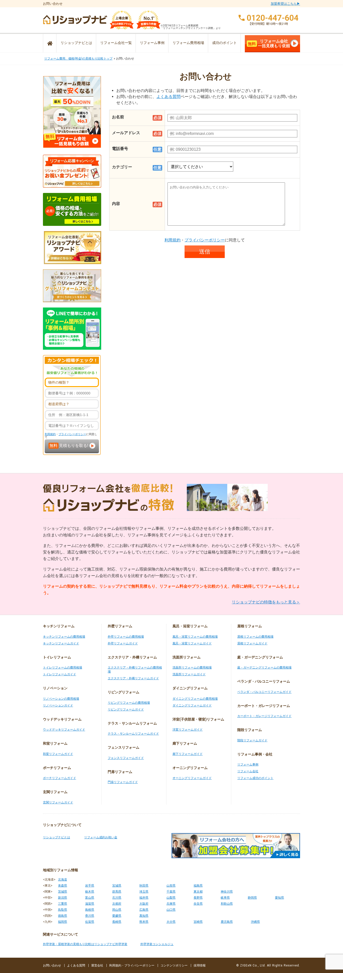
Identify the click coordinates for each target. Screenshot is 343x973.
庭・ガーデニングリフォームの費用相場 (264, 667)
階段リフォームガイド (252, 740)
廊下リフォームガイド (188, 754)
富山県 (89, 897)
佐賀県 (89, 922)
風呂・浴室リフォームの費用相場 (195, 636)
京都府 (116, 903)
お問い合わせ (52, 965)
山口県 (171, 909)
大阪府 (143, 903)
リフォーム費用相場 (188, 43)
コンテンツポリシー (174, 965)
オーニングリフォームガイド (192, 778)
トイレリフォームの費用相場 (62, 667)
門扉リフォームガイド (123, 782)
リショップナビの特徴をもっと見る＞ (266, 602)
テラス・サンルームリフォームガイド (133, 733)
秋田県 (143, 885)
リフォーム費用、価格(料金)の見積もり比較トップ (78, 58)
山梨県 (171, 897)
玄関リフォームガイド (58, 802)
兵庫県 (171, 903)
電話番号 (120, 148)
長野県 (198, 897)
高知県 (143, 915)
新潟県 (62, 897)
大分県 (171, 922)
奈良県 (198, 903)
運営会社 (97, 965)
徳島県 (62, 915)
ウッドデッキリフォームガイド (64, 729)
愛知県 (279, 897)
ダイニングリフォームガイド (192, 705)
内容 (116, 203)
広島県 (143, 909)
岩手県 (89, 885)
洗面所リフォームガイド (189, 674)
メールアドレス (126, 132)
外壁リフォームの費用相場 (126, 636)
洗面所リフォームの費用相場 (192, 667)
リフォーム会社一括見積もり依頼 (269, 43)
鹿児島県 (227, 922)
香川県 (89, 915)
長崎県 (116, 922)
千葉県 (171, 891)
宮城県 (116, 885)
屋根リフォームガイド (252, 643)
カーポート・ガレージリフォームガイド (264, 716)
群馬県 (116, 891)
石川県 (116, 897)
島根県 (89, 909)
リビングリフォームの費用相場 (129, 702)
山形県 (171, 885)
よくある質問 (168, 96)
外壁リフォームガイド (123, 643)
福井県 (143, 897)
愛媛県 (116, 915)
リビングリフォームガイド (126, 709)
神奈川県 (227, 891)
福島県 (198, 885)
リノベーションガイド (58, 705)
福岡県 (62, 922)
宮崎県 (198, 922)
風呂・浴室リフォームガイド (192, 643)
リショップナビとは (76, 43)
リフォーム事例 (152, 43)
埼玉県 (143, 891)
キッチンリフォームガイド (61, 643)
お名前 (118, 117)
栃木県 (89, 891)
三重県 (62, 903)
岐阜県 (225, 897)
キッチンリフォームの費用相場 (64, 636)
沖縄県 (255, 922)
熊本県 (143, 922)
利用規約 (50, 434)
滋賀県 (89, 903)
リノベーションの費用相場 (61, 698)
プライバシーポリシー (72, 434)
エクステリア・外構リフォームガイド (133, 678)
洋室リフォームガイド (188, 729)
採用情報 (200, 965)
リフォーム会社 (247, 771)
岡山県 (116, 909)
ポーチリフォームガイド (59, 778)
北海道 (62, 879)
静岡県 (252, 897)
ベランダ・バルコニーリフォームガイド (264, 692)
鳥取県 (62, 909)
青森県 (62, 885)
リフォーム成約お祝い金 (100, 837)
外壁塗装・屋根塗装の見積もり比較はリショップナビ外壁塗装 (85, 944)
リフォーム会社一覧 (116, 43)
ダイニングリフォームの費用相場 (195, 698)
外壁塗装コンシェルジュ (157, 944)
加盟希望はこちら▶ (285, 3)
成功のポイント (224, 43)
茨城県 (62, 891)
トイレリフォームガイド (59, 674)
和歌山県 (227, 903)
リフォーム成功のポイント (255, 778)
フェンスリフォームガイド (126, 758)
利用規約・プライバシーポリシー (131, 965)
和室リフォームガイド (58, 754)
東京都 (198, 891)
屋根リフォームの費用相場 (255, 636)
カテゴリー (122, 167)
